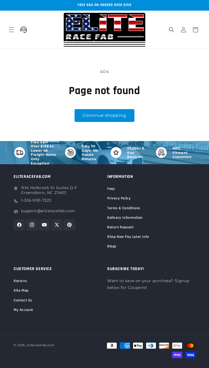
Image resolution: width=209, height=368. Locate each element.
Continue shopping (104, 115)
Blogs (111, 246)
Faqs (111, 188)
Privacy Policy (119, 198)
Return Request (120, 227)
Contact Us (23, 300)
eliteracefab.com (41, 345)
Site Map (21, 290)
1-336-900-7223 (36, 200)
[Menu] (11, 30)
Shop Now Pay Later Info (128, 236)
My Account (23, 309)
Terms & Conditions (123, 208)
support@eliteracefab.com (48, 210)
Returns (20, 281)
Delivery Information (125, 217)
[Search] (171, 30)
